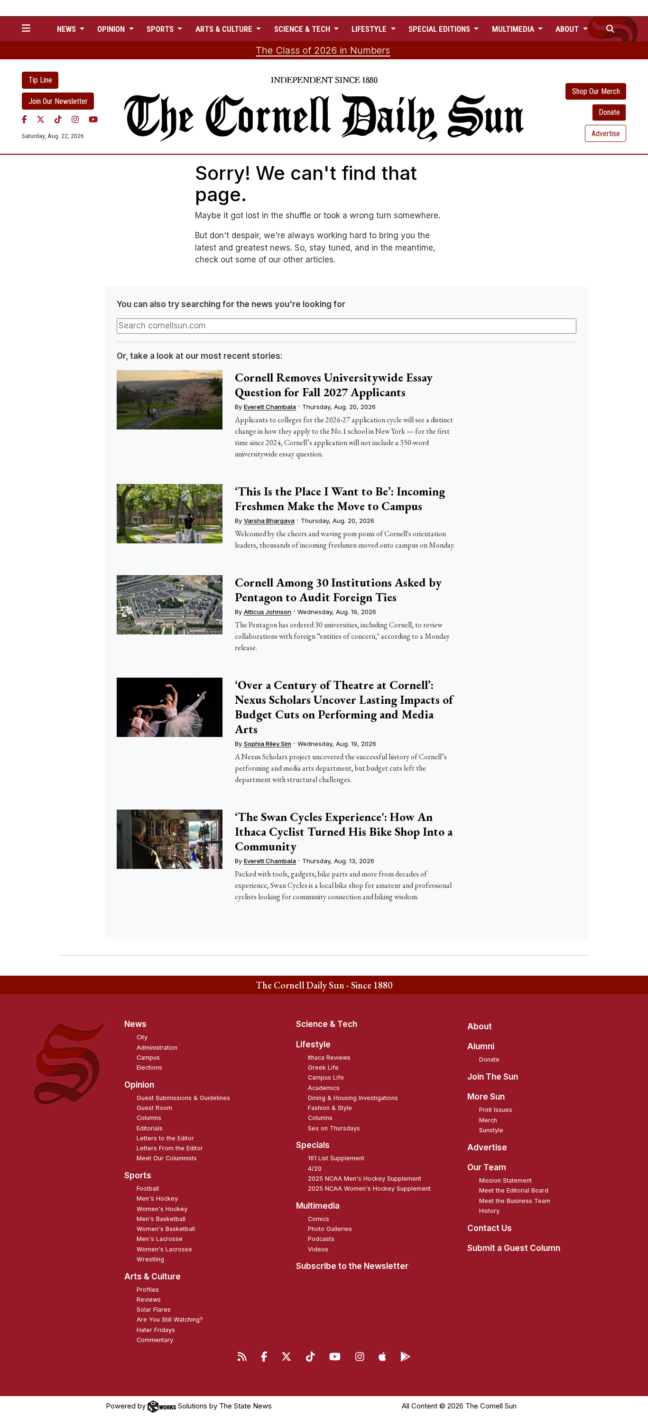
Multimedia (318, 1206)
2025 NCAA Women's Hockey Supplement (369, 1188)
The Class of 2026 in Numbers (323, 50)
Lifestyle (313, 1044)
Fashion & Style (330, 1107)
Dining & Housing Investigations (353, 1097)
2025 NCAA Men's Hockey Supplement (364, 1178)
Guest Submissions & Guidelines (183, 1097)
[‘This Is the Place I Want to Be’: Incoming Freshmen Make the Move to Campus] (169, 513)
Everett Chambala (270, 406)
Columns (149, 1117)
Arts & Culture (152, 1276)
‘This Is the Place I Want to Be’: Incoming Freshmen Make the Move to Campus (340, 498)
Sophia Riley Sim (267, 743)
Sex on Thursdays (334, 1128)
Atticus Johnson (267, 611)
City (142, 1037)
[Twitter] (41, 119)
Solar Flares (154, 1309)
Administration (157, 1047)
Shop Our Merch (596, 91)
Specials (313, 1145)
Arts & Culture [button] (224, 29)
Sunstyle (491, 1130)
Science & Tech (326, 1024)
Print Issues (495, 1109)
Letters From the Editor (170, 1148)
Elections (149, 1067)
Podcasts (321, 1238)
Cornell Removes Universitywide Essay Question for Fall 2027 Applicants (334, 385)
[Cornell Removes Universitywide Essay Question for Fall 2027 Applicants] (169, 399)
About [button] (568, 29)
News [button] (67, 29)
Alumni (480, 1046)
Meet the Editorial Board (513, 1190)
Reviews (149, 1299)
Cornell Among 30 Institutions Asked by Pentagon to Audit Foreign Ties (338, 590)
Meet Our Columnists (167, 1158)
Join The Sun (492, 1076)
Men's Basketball (161, 1218)
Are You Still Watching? (170, 1319)
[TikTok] (58, 119)
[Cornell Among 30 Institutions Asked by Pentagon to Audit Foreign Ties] (169, 604)
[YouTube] (93, 119)
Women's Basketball (166, 1228)
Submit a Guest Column (513, 1248)
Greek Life (323, 1067)
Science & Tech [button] (303, 29)
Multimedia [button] (514, 29)
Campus (148, 1057)
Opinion (139, 1085)
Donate (609, 112)
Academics (324, 1087)
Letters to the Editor (165, 1138)
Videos (318, 1249)
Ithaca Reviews (329, 1057)
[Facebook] (24, 119)
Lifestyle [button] (370, 29)
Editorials (150, 1128)
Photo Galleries (330, 1228)
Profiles (148, 1289)
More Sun (486, 1096)
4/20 (315, 1168)
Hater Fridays (156, 1329)
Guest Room (154, 1107)
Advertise (606, 133)
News (135, 1024)
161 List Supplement (336, 1158)
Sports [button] (161, 29)
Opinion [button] (112, 29)
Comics (318, 1218)
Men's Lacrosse (160, 1238)
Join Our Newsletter (58, 101)
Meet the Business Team (514, 1200)
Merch (488, 1120)
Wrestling (150, 1259)
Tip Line (40, 79)
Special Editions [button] (440, 29)
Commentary (155, 1339)
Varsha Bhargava (269, 520)
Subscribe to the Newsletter (352, 1266)
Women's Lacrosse (164, 1249)
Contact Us (489, 1228)
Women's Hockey (162, 1208)
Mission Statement (505, 1180)
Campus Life (326, 1077)
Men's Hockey (157, 1198)
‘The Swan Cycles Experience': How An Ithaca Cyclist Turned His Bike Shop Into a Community (344, 831)
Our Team (486, 1167)
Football (148, 1188)
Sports (137, 1175)
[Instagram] (75, 119)
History (489, 1210)
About (479, 1026)
